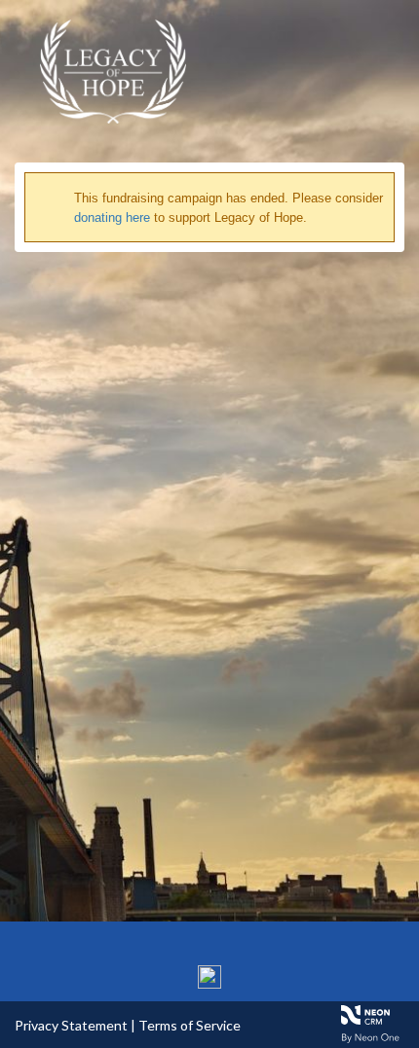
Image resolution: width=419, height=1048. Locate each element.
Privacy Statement (71, 1025)
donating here (112, 217)
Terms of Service (189, 1025)
